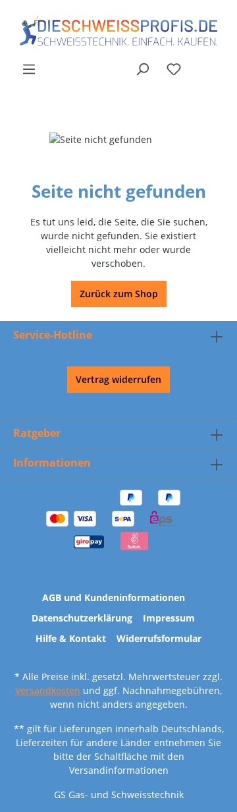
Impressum (169, 618)
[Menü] (29, 69)
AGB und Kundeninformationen (113, 597)
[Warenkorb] (215, 64)
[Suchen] (142, 69)
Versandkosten (47, 690)
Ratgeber (37, 433)
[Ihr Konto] (198, 64)
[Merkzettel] (174, 69)
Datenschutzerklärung (82, 618)
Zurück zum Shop (119, 293)
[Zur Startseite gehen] (118, 30)
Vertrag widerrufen (118, 379)
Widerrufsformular (159, 638)
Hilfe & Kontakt (71, 638)
